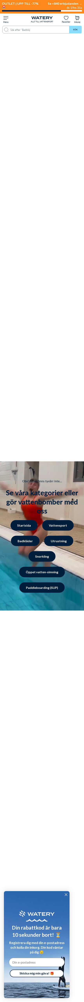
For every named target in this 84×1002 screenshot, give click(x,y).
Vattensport (58, 525)
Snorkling (42, 556)
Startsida (24, 525)
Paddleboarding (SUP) (42, 587)
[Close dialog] (66, 895)
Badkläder (25, 541)
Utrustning (59, 541)
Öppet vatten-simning (42, 572)
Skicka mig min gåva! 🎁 (37, 973)
